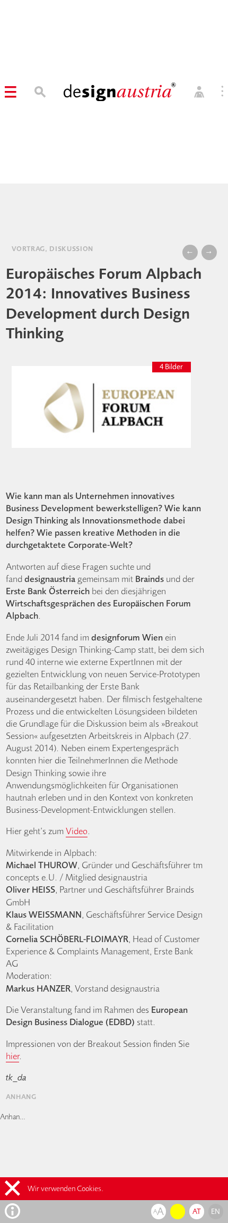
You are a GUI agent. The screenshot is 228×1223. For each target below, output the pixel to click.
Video (76, 831)
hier (12, 1056)
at (196, 1211)
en (216, 1211)
